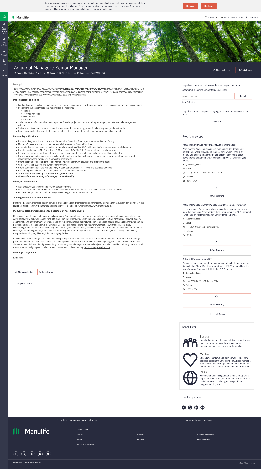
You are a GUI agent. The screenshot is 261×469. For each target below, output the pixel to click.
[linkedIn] (23, 453)
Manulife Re (140, 439)
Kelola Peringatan (188, 102)
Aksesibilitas (140, 435)
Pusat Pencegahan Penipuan (205, 435)
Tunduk (243, 96)
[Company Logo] (4, 16)
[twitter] (32, 453)
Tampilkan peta (23, 283)
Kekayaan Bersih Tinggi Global (85, 444)
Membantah (190, 6)
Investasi (79, 439)
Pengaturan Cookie (99, 8)
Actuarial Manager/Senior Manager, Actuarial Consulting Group (214, 204)
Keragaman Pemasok (203, 439)
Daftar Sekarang (245, 70)
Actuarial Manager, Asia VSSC (197, 259)
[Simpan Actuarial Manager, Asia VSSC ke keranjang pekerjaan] (217, 296)
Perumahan (80, 435)
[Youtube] (48, 453)
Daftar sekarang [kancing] (46, 272)
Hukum (252, 463)
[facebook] (15, 453)
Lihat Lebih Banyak (217, 314)
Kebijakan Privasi (243, 463)
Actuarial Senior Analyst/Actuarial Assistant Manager (209, 144)
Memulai (217, 121)
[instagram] (40, 453)
